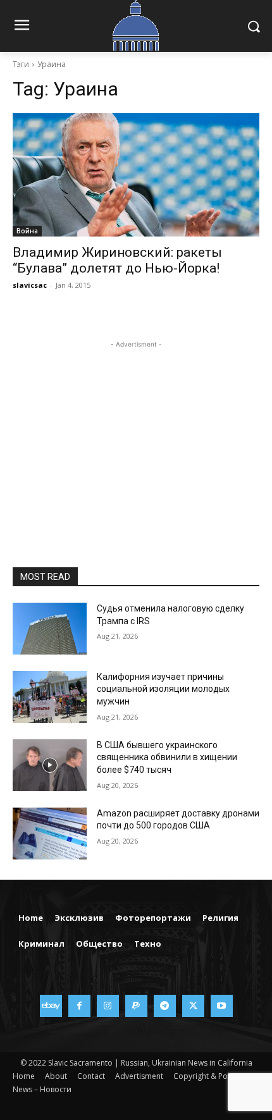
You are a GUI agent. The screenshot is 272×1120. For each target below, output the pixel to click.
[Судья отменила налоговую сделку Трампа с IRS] (50, 629)
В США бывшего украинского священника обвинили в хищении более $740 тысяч (167, 757)
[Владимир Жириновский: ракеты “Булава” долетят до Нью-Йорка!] (136, 175)
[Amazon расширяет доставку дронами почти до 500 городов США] (50, 833)
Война (27, 230)
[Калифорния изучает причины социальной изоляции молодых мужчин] (50, 697)
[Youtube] (222, 1006)
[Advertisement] (136, 430)
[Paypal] (136, 1006)
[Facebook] (79, 1006)
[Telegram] (165, 1006)
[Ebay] (51, 1006)
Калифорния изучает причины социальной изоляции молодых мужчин (163, 689)
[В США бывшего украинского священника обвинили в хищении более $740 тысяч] (50, 765)
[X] (193, 1006)
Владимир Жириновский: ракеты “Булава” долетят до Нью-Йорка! (117, 260)
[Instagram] (108, 1006)
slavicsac (30, 285)
